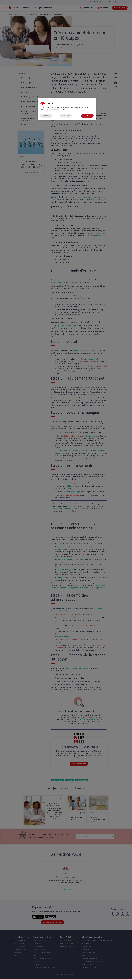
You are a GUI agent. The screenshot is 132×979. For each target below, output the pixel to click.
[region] (67, 109)
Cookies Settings (65, 115)
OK (87, 115)
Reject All (46, 115)
